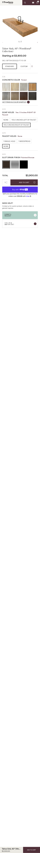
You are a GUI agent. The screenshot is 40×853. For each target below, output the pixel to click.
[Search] (27, 3)
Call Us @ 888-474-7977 (9, 223)
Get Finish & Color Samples (14, 102)
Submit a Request (8, 215)
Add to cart (24, 182)
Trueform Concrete (7, 2)
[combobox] (27, 3)
